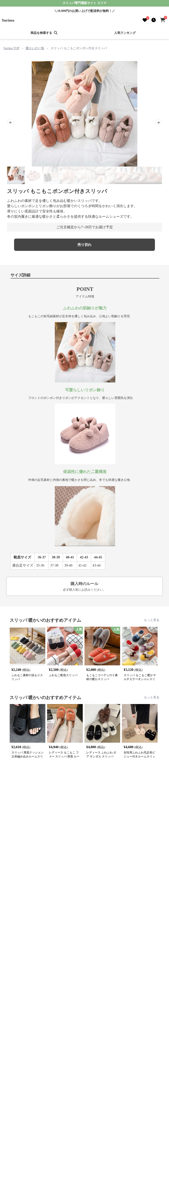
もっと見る (151, 620)
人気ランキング (125, 32)
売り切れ (84, 244)
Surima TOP (11, 48)
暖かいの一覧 (35, 48)
